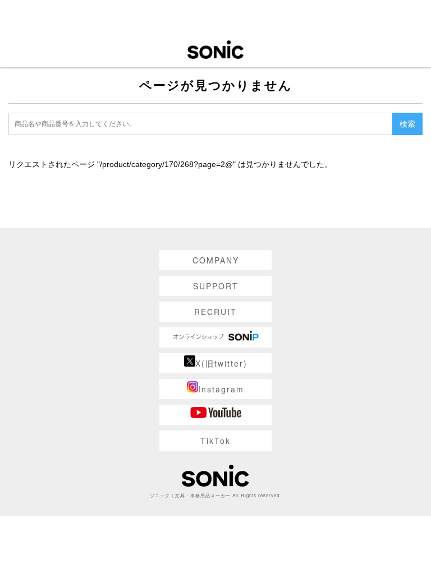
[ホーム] (215, 48)
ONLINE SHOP (215, 337)
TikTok (215, 440)
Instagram (221, 389)
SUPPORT (216, 285)
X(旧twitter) (221, 363)
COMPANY (215, 260)
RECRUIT (215, 311)
